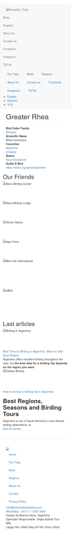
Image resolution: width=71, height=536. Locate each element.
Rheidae (11, 132)
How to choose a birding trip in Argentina (28, 392)
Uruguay (11, 152)
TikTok (7, 65)
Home (12, 454)
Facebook (9, 49)
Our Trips (22, 10)
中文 (10, 104)
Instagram (9, 57)
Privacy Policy (17, 501)
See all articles (12, 429)
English (11, 97)
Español (12, 100)
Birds (6, 17)
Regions (8, 25)
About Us (9, 33)
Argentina (12, 148)
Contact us (10, 41)
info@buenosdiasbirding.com (24, 507)
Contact (14, 494)
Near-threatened (16, 160)
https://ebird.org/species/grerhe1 (26, 167)
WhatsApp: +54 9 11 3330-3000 (26, 511)
